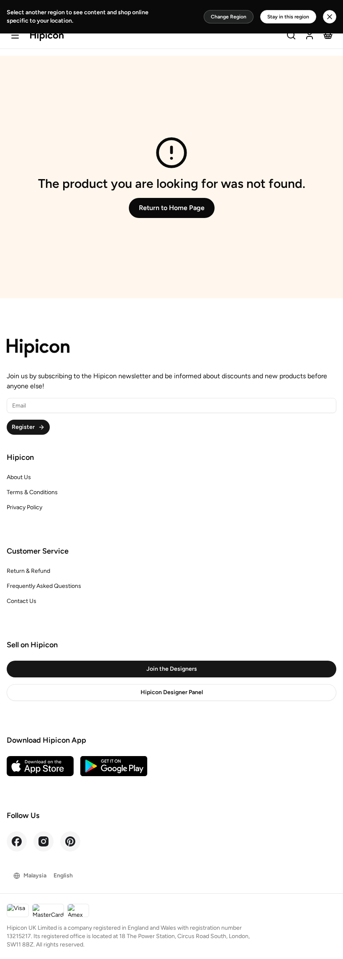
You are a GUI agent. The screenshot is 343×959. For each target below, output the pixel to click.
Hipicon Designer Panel (172, 692)
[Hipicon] (47, 36)
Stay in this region (288, 17)
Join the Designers (171, 668)
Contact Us (21, 601)
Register (23, 427)
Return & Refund (28, 570)
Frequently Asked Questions (44, 586)
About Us (19, 477)
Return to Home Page (172, 208)
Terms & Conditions (32, 492)
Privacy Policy (24, 507)
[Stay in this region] (329, 16)
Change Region (228, 17)
